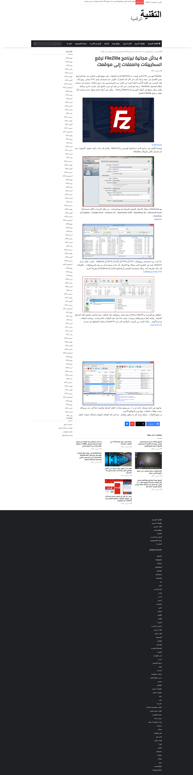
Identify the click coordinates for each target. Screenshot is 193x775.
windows (159, 574)
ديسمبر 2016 (68, 338)
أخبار (160, 585)
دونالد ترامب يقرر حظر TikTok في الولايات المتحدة (121, 442)
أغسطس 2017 (67, 309)
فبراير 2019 (68, 242)
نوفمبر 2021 (68, 121)
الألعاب (160, 619)
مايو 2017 (69, 320)
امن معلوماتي (157, 655)
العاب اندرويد (127, 43)
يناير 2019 (69, 246)
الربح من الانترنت (95, 43)
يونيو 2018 (69, 272)
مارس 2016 (68, 371)
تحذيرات (159, 670)
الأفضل (160, 615)
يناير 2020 (69, 202)
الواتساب (159, 644)
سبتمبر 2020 (68, 172)
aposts (159, 556)
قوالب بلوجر (158, 740)
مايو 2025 (69, 65)
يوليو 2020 (69, 180)
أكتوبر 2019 (68, 213)
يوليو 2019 (69, 224)
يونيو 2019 (69, 227)
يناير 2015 (69, 415)
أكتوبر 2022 (68, 80)
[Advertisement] (74, 22)
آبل (161, 582)
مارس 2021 (68, 150)
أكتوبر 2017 (68, 301)
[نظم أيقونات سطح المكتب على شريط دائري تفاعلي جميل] (148, 460)
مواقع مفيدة (116, 43)
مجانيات (159, 755)
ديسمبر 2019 (68, 205)
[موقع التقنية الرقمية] (146, 15)
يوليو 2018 (69, 268)
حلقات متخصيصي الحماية (154, 707)
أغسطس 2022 (67, 87)
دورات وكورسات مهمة (155, 722)
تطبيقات (159, 685)
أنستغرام (159, 604)
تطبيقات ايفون (157, 692)
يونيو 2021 (69, 139)
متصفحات (159, 751)
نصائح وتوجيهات (157, 770)
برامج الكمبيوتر (149, 51)
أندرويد (160, 600)
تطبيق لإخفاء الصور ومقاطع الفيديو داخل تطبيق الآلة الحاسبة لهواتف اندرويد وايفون (109, 1)
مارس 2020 (68, 194)
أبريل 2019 (68, 235)
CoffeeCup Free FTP (152, 272)
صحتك (160, 729)
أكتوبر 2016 (68, 345)
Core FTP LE (156, 325)
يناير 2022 (69, 113)
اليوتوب (159, 652)
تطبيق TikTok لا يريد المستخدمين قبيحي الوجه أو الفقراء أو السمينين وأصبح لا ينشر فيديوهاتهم (150, 443)
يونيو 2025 (69, 62)
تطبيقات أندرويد (140, 43)
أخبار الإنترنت (158, 589)
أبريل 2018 (68, 279)
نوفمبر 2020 (68, 165)
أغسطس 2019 (67, 220)
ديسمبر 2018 (68, 250)
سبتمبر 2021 (68, 128)
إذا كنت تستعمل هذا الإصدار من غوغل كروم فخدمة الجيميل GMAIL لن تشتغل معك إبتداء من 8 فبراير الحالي (89, 443)
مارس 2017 (68, 327)
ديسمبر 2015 (68, 382)
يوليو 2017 (69, 312)
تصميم (160, 681)
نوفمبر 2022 (68, 76)
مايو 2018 (69, 275)
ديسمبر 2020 (68, 161)
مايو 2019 (69, 231)
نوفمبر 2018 (68, 253)
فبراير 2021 (68, 154)
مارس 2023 (68, 69)
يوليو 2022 (69, 91)
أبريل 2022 (68, 102)
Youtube (159, 578)
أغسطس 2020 (67, 176)
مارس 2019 (68, 238)
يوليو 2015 (69, 401)
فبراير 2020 (68, 198)
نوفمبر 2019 (68, 209)
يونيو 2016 (69, 360)
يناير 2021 (69, 157)
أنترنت (160, 597)
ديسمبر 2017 (68, 294)
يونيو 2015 (69, 404)
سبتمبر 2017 (68, 305)
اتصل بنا (69, 43)
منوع (160, 762)
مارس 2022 (68, 106)
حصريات (159, 703)
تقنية (160, 696)
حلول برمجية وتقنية (156, 711)
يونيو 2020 (69, 183)
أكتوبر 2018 (68, 257)
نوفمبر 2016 (68, 342)
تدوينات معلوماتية (156, 674)
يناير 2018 (69, 290)
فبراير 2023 (68, 73)
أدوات (160, 593)
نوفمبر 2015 (68, 386)
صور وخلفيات (158, 733)
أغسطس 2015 (67, 397)
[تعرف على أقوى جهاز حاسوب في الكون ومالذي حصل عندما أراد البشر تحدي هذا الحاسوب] (118, 459)
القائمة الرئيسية (153, 43)
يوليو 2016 (69, 356)
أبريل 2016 (68, 368)
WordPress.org (67, 435)
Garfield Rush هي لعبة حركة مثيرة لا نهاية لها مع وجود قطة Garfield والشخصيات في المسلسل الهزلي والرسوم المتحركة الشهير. (89, 456)
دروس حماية (158, 718)
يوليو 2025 (69, 58)
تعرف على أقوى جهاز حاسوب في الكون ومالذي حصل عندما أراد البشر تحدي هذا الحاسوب (118, 470)
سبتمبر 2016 (68, 349)
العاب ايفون (158, 633)
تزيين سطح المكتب (156, 678)
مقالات (160, 759)
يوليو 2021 (69, 135)
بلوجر (160, 667)
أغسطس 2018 (67, 264)
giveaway (158, 567)
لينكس (160, 748)
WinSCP (158, 219)
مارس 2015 (68, 408)
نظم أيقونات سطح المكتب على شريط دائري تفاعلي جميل (149, 472)
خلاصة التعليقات (67, 432)
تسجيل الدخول (67, 424)
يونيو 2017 (69, 316)
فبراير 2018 (68, 286)
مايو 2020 (69, 187)
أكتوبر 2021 (68, 124)
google (159, 571)
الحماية (106, 43)
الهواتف (159, 641)
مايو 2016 (69, 364)
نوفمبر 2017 (68, 297)
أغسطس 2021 (67, 132)
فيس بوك (159, 737)
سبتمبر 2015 (68, 393)
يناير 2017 (69, 334)
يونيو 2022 (69, 95)
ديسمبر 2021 (68, 117)
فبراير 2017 (68, 331)
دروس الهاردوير (157, 714)
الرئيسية (157, 51)
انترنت (160, 659)
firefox (159, 563)
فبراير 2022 (68, 109)
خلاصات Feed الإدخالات (65, 428)
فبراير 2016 (68, 375)
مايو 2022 (69, 98)
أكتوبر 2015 (68, 390)
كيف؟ (160, 744)
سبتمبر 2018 (68, 261)
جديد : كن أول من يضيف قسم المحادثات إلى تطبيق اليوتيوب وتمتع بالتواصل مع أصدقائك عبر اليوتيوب (118, 498)
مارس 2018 (68, 283)
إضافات (159, 611)
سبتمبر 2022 (68, 84)
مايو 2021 (69, 143)
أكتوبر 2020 (68, 168)
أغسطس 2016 (67, 353)
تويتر (160, 700)
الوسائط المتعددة (156, 648)
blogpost (159, 560)
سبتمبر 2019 (68, 216)
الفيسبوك (159, 637)
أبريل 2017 (69, 323)
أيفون (160, 608)
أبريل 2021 (68, 146)
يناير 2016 (69, 379)
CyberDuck (157, 145)
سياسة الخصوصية (81, 43)
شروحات (159, 726)
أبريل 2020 (68, 191)
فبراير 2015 (68, 412)
